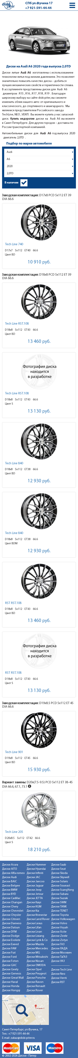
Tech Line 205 (14, 832)
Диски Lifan (34, 927)
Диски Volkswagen (63, 919)
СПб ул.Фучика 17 (39, 3)
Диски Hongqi (11, 990)
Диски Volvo (59, 923)
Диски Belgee (11, 885)
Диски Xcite (59, 931)
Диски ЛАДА (59, 948)
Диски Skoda (59, 873)
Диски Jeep (34, 890)
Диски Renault (36, 986)
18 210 (39, 850)
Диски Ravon (35, 982)
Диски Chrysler (11, 915)
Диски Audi (9, 877)
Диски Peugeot (36, 973)
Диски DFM (9, 931)
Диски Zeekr (59, 936)
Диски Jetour (35, 894)
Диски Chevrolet (12, 910)
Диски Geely (10, 969)
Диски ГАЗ (57, 944)
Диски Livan (34, 931)
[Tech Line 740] (39, 222)
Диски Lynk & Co (37, 940)
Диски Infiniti (35, 873)
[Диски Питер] (8, 5)
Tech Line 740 (14, 244)
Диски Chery (10, 906)
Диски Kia (33, 910)
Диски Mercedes (37, 948)
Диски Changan (12, 902)
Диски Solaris (59, 881)
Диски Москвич (61, 952)
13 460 (39, 341)
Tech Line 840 (14, 463)
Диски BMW (9, 890)
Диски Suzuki (59, 898)
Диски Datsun (11, 927)
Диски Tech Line (61, 969)
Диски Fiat (9, 952)
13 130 (39, 411)
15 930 (39, 770)
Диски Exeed (10, 944)
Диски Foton (10, 961)
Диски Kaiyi (34, 902)
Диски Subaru (59, 894)
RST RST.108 (13, 603)
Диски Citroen (11, 919)
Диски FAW (9, 948)
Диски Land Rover (38, 919)
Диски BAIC (9, 881)
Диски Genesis (11, 973)
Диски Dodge (11, 936)
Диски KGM (34, 906)
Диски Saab (58, 864)
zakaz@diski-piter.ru (23, 1038)
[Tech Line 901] (39, 730)
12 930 (39, 481)
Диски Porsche (36, 977)
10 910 (39, 262)
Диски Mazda (35, 944)
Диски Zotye (59, 940)
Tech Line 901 (14, 752)
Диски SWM (58, 902)
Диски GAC (9, 965)
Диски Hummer (36, 864)
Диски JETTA (35, 898)
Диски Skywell (60, 877)
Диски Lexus (34, 923)
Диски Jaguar (35, 885)
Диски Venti (59, 978)
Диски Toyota (60, 915)
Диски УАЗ (58, 961)
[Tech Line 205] (39, 810)
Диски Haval (10, 982)
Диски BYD (9, 894)
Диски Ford (9, 957)
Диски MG (33, 952)
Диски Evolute (11, 940)
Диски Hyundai (36, 869)
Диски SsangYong (62, 890)
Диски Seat (58, 869)
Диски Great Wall (13, 977)
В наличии (11, 182)
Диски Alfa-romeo (13, 873)
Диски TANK (59, 906)
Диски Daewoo (11, 923)
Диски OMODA (36, 965)
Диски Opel (34, 969)
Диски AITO (9, 869)
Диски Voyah (59, 927)
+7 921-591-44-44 (38, 8)
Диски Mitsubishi (37, 957)
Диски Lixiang (35, 936)
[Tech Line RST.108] (39, 302)
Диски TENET (59, 910)
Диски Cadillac (11, 898)
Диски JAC (33, 877)
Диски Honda (10, 986)
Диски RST (58, 982)
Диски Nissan (35, 961)
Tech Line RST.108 (17, 323)
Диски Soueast (60, 885)
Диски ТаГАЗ (59, 957)
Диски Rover (35, 990)
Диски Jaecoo (36, 881)
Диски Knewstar (37, 915)
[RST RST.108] (39, 581)
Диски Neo (58, 973)
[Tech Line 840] (39, 441)
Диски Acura (10, 864)
